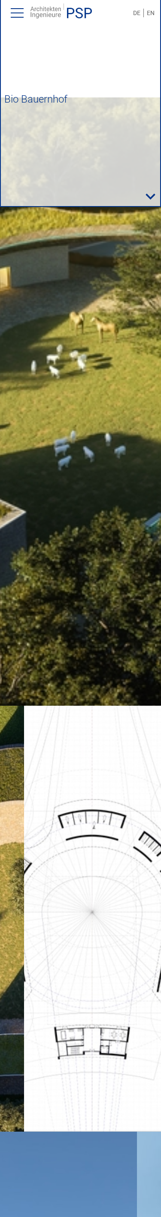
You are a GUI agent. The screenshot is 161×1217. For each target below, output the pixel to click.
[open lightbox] (80, 401)
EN (151, 12)
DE (136, 12)
